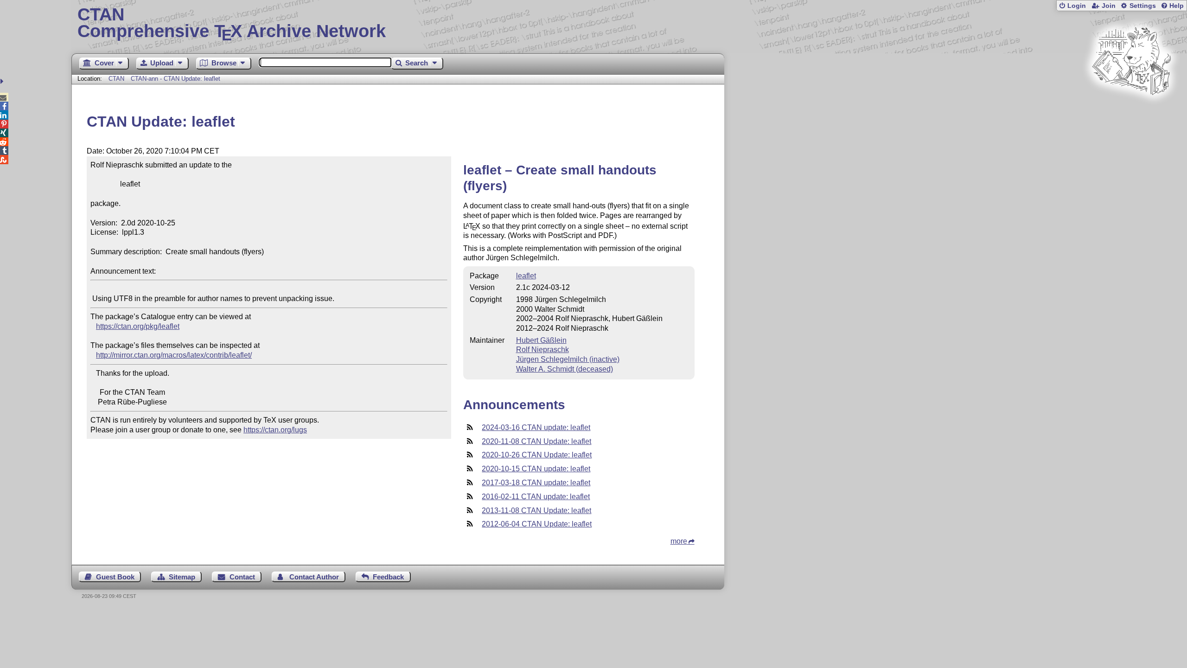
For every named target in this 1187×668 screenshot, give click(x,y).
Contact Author (314, 577)
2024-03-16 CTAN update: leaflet (536, 427)
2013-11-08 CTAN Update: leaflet (536, 510)
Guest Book (115, 577)
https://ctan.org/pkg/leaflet (137, 326)
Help (1176, 5)
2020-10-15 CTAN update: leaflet (536, 469)
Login (1076, 5)
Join (1109, 5)
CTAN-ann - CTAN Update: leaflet (175, 78)
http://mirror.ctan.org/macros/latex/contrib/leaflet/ (174, 355)
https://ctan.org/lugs (275, 430)
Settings (1143, 5)
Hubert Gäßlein (541, 340)
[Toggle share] (3, 81)
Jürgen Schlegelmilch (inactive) (567, 359)
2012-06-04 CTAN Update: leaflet (537, 524)
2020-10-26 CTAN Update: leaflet (537, 455)
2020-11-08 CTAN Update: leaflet (536, 441)
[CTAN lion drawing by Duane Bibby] (1131, 112)
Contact (242, 577)
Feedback (388, 577)
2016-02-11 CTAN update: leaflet (536, 497)
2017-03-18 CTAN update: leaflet (536, 483)
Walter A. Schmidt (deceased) (564, 369)
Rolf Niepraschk (542, 349)
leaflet (526, 276)
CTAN (116, 78)
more (678, 541)
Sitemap (182, 577)
